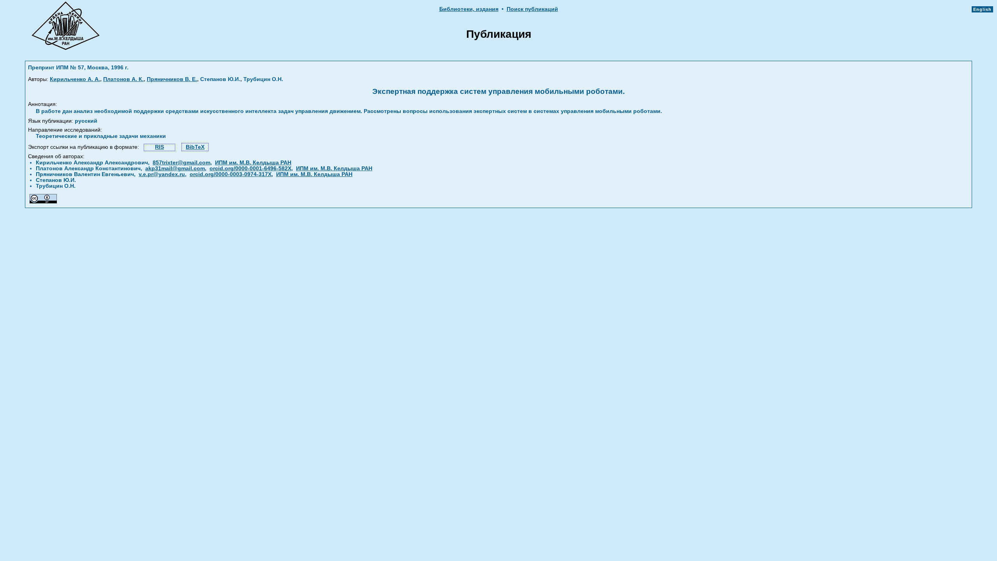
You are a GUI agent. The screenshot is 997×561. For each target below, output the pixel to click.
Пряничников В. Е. (172, 79)
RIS (159, 147)
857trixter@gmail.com (181, 163)
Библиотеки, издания (468, 9)
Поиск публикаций (532, 9)
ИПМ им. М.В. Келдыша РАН (253, 163)
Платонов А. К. (123, 79)
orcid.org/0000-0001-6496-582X (250, 168)
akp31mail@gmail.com (175, 168)
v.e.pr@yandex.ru (162, 174)
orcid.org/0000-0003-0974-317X (230, 174)
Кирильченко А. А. (75, 79)
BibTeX (195, 147)
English (982, 9)
